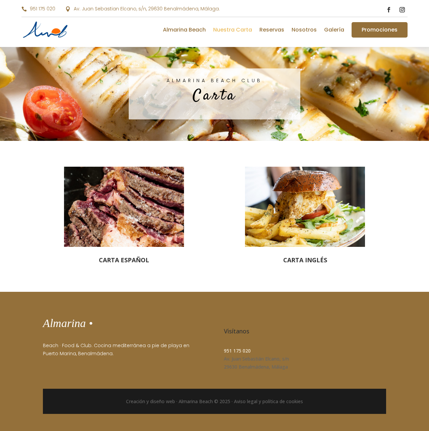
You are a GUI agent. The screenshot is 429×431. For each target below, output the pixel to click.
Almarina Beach (184, 30)
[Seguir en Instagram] (402, 9)
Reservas (271, 30)
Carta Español (124, 260)
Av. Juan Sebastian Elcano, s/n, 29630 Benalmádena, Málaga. (147, 8)
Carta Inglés (305, 260)
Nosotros (304, 30)
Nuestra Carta (232, 30)
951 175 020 (42, 8)
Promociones (379, 30)
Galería (334, 30)
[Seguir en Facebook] (388, 9)
